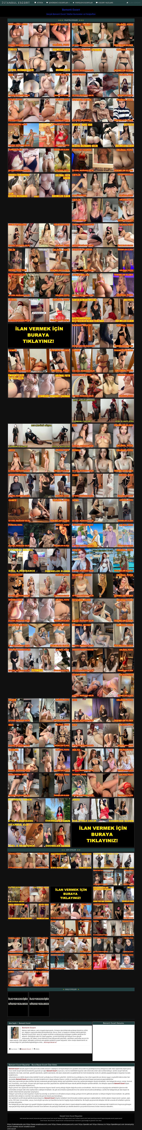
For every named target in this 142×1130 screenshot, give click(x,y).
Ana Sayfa (12, 1023)
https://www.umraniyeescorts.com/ (65, 1124)
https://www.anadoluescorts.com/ (38, 1124)
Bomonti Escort (25, 1023)
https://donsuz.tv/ (99, 1124)
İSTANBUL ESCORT (16, 3)
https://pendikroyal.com (115, 1124)
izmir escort (11, 1128)
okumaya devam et (50, 1042)
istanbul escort (17, 1126)
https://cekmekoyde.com (16, 1124)
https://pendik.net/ (85, 1124)
